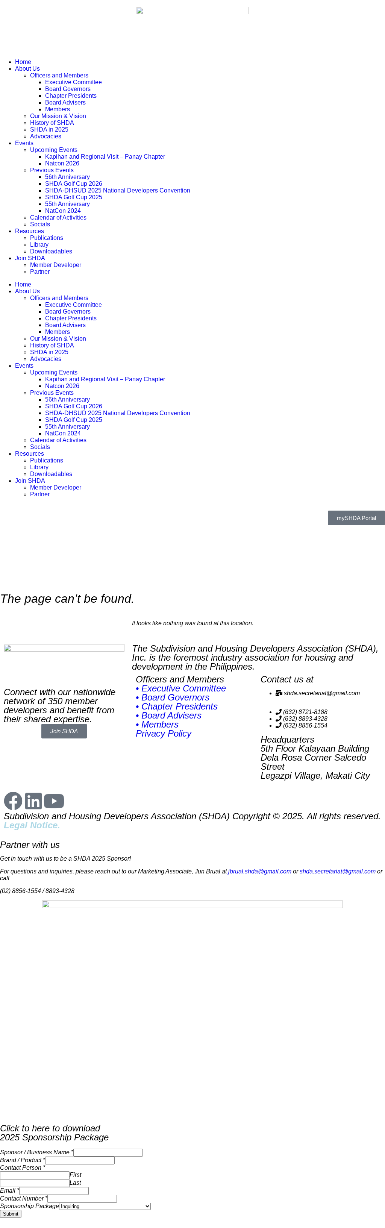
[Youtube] (53, 800)
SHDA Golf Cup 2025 (73, 197)
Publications (46, 238)
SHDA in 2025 (49, 129)
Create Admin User (23, 1224)
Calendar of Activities (58, 217)
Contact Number (23, 1198)
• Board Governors (172, 697)
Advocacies (45, 136)
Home (23, 62)
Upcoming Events (53, 150)
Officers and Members (59, 75)
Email (9, 1190)
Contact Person (22, 1167)
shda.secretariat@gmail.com (338, 871)
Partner (40, 271)
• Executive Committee (181, 688)
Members (57, 109)
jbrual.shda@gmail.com (259, 871)
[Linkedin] (33, 800)
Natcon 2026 (62, 163)
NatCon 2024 (63, 211)
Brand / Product (22, 1160)
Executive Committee (73, 82)
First (75, 1175)
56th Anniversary (67, 177)
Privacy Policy (163, 733)
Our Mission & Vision (58, 116)
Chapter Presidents (71, 95)
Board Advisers (65, 102)
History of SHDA (52, 123)
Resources (29, 231)
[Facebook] (13, 800)
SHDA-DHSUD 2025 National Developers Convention (117, 190)
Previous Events (52, 170)
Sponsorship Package (29, 1206)
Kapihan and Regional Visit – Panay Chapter (105, 156)
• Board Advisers (169, 715)
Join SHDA (30, 258)
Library (39, 244)
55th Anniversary (67, 204)
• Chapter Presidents (177, 706)
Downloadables (51, 251)
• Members (157, 724)
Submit (10, 1214)
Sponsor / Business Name (36, 1152)
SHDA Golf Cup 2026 (73, 183)
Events (24, 143)
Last (75, 1182)
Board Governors (68, 89)
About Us (27, 68)
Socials (40, 224)
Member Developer (55, 265)
